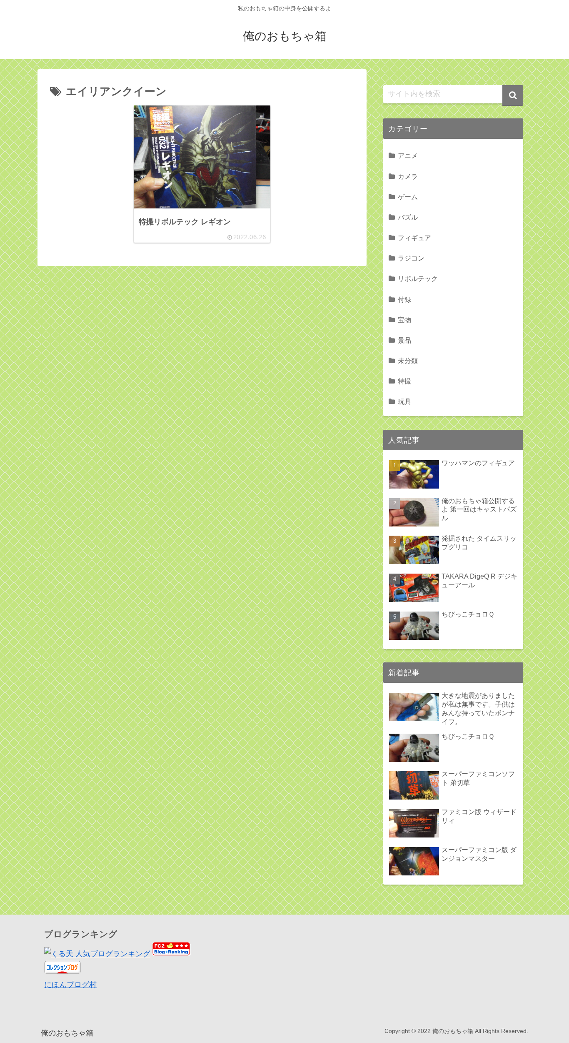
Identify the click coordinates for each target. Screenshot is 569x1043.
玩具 (404, 401)
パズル (408, 217)
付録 (404, 299)
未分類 (408, 360)
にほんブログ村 (70, 984)
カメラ (408, 176)
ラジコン (411, 258)
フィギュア (414, 237)
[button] (512, 95)
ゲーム (408, 197)
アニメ (408, 155)
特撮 (404, 381)
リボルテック (418, 278)
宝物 (404, 319)
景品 (404, 340)
